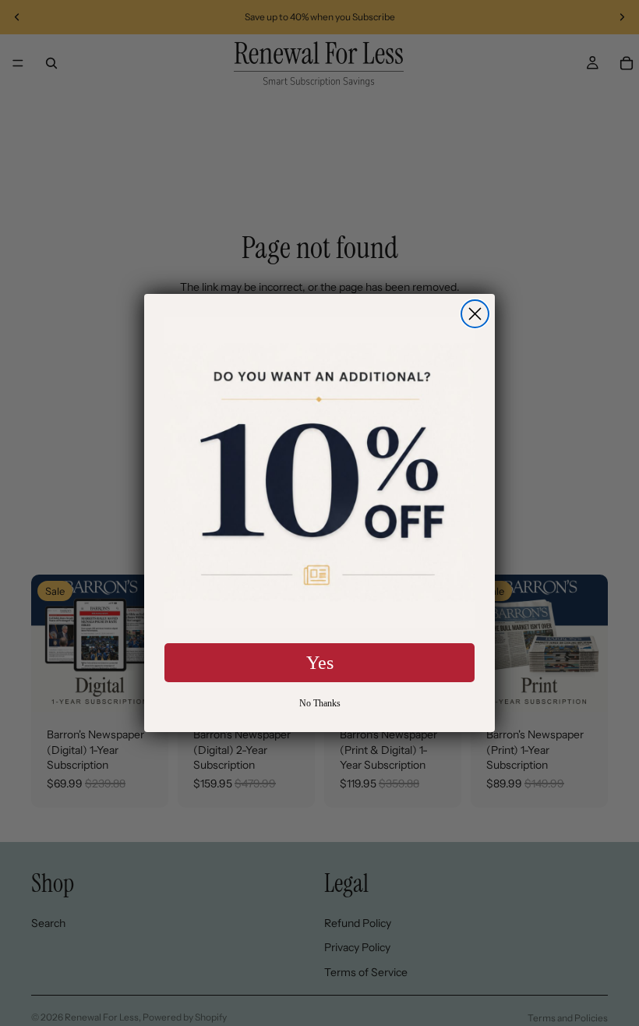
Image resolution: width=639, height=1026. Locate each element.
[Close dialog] (475, 313)
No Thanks (320, 703)
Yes (320, 663)
